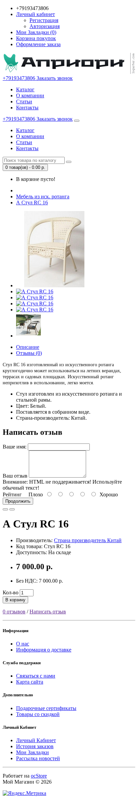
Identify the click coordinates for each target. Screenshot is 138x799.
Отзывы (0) (29, 353)
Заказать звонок (55, 78)
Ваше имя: (14, 447)
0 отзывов (14, 611)
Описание (27, 347)
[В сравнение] (12, 509)
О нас (22, 643)
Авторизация (44, 26)
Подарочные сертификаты (46, 708)
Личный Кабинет (36, 740)
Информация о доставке (43, 650)
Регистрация (43, 20)
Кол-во (10, 592)
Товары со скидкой (38, 714)
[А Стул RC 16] (54, 285)
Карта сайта (29, 682)
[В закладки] (5, 509)
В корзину (15, 599)
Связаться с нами (35, 676)
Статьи (24, 101)
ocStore (39, 776)
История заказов (35, 746)
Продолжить (17, 501)
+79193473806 (20, 78)
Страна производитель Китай (88, 540)
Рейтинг (12, 494)
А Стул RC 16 (32, 202)
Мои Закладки (32, 752)
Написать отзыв (47, 611)
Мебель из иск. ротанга (42, 196)
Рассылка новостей (38, 758)
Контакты (27, 107)
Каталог (25, 89)
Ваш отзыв (15, 476)
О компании (30, 95)
